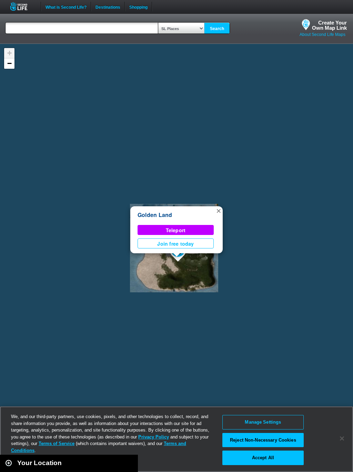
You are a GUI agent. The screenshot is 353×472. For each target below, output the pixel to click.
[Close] (342, 438)
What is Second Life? (66, 6)
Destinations (107, 6)
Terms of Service (56, 443)
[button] (218, 210)
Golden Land (155, 215)
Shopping (138, 6)
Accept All (263, 457)
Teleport (176, 230)
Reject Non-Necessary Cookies (263, 440)
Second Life (23, 6)
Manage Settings (263, 422)
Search (217, 28)
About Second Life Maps (322, 34)
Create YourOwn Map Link (329, 25)
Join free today (175, 243)
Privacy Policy (153, 437)
